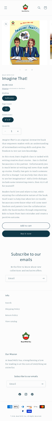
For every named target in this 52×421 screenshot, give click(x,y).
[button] (6, 8)
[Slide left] (20, 70)
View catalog (11, 321)
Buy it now (26, 233)
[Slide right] (32, 70)
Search (8, 303)
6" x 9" (8, 119)
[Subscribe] (43, 278)
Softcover (9, 98)
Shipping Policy (12, 309)
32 (6, 109)
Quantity (5, 126)
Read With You (21, 416)
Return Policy (11, 315)
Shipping (5, 88)
